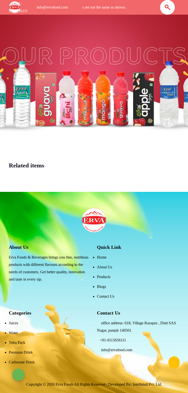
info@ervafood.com (116, 350)
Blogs (101, 286)
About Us (104, 267)
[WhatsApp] (18, 375)
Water (13, 333)
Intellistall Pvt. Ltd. (147, 384)
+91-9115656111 (113, 340)
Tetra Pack (17, 342)
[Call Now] (174, 362)
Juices (13, 323)
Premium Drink (21, 352)
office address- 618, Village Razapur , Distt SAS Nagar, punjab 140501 (136, 326)
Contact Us (105, 296)
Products (103, 277)
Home (101, 257)
